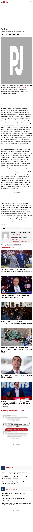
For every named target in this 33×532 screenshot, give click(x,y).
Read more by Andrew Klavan (20, 241)
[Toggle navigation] (30, 1)
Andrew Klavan (5, 31)
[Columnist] (6, 235)
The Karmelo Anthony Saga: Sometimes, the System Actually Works (16, 322)
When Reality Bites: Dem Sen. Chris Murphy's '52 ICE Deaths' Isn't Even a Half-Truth (15, 403)
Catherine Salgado (6, 352)
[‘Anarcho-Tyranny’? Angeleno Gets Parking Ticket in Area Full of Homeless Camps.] (16, 337)
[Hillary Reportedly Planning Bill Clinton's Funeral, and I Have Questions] (16, 259)
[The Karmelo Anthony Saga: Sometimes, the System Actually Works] (16, 311)
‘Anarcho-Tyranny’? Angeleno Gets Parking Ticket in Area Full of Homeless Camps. (16, 349)
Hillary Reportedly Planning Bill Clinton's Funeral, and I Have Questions (16, 270)
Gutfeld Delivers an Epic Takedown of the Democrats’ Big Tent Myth (16, 296)
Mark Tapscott (5, 406)
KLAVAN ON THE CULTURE (14, 245)
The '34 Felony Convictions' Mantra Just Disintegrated (16, 376)
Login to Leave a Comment (16, 429)
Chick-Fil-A (22, 87)
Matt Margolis (5, 273)
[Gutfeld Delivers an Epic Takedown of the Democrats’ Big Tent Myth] (16, 285)
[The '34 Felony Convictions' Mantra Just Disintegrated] (16, 365)
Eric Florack (4, 325)
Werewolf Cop (14, 239)
